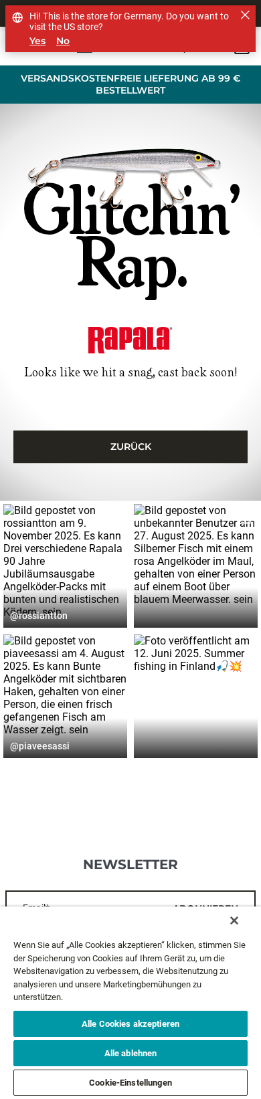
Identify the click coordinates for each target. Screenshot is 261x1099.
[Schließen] (234, 921)
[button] (65, 566)
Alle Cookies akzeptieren (130, 1024)
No (63, 41)
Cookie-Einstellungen (130, 1083)
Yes (37, 41)
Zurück (130, 447)
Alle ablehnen (130, 1053)
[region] (130, 1002)
